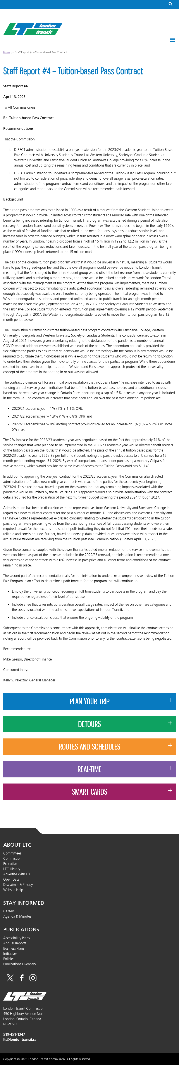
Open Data (11, 879)
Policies (8, 959)
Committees (12, 853)
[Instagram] (32, 980)
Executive (10, 864)
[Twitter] (10, 980)
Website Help (13, 890)
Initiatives (10, 953)
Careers (8, 911)
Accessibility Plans (16, 938)
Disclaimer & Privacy (18, 884)
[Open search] (170, 4)
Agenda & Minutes (17, 916)
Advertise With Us (16, 874)
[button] (172, 40)
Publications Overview (19, 964)
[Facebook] (21, 980)
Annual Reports (14, 943)
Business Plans (13, 948)
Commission (12, 858)
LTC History (11, 869)
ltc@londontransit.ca (19, 1040)
